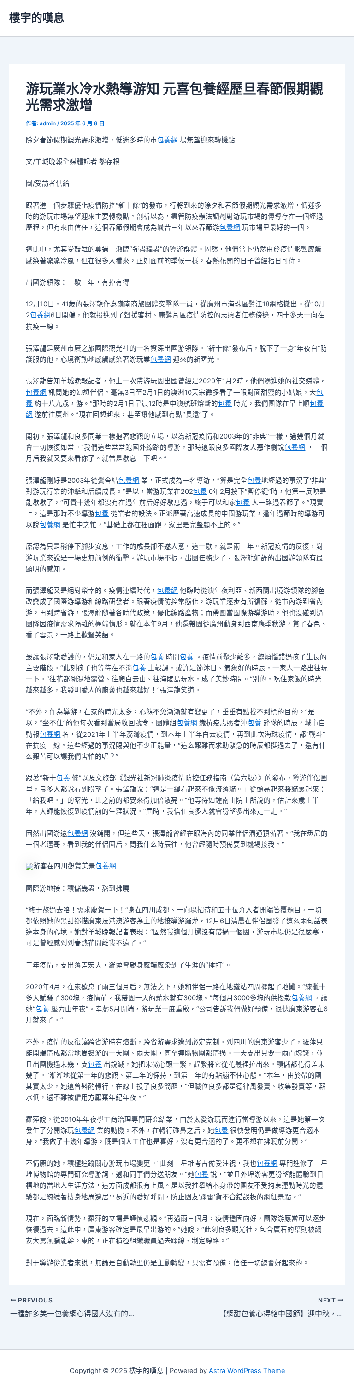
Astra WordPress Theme (247, 1371)
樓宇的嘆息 (37, 17)
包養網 (167, 140)
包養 (225, 403)
